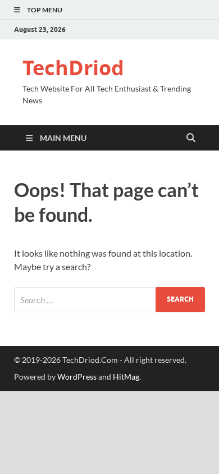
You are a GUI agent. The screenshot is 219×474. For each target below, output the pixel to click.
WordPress (77, 376)
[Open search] (190, 138)
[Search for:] (109, 299)
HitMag (126, 376)
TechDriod (73, 67)
